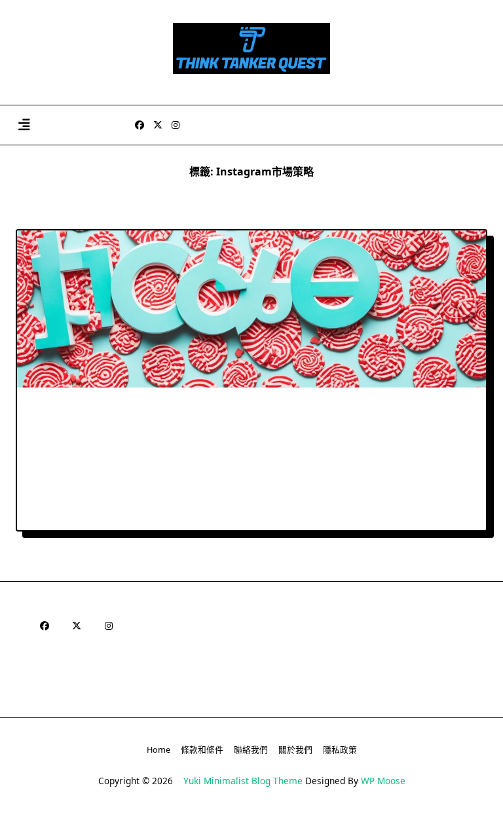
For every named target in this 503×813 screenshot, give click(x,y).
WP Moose (383, 780)
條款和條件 (202, 749)
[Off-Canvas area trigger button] (24, 125)
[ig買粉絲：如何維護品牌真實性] (251, 309)
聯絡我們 (251, 749)
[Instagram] (175, 125)
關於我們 (295, 749)
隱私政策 (340, 749)
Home (158, 749)
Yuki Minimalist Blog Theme (243, 780)
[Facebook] (139, 125)
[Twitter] (157, 125)
